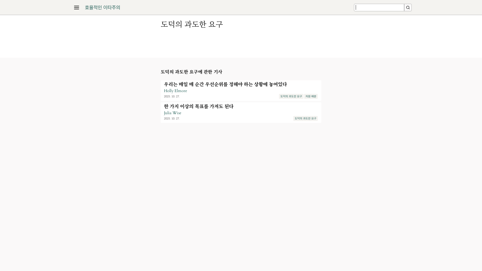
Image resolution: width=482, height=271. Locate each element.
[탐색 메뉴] (76, 7)
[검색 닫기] (408, 7)
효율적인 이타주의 (102, 7)
